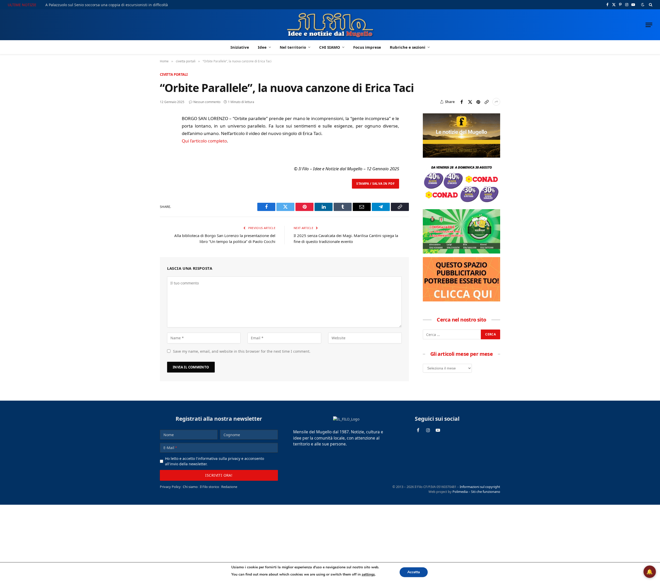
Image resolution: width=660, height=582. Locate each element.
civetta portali (174, 74)
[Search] (650, 4)
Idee (262, 47)
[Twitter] (165, 144)
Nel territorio (293, 47)
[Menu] (649, 25)
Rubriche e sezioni (407, 47)
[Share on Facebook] (462, 102)
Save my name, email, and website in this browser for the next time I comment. (241, 351)
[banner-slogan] (461, 156)
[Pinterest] (165, 156)
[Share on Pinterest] (478, 102)
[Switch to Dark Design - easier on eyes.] (643, 4)
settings (368, 574)
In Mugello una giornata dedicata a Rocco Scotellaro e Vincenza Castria (107, 5)
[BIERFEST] (461, 252)
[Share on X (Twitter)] (470, 102)
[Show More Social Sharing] (496, 102)
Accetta (413, 572)
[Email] (165, 167)
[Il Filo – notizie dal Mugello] (330, 24)
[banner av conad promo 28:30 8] (461, 204)
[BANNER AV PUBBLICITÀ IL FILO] (461, 299)
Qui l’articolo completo (204, 141)
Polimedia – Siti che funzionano (476, 491)
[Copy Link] (486, 102)
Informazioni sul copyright (480, 486)
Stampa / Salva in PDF (375, 183)
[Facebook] (165, 132)
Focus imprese (367, 47)
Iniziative (239, 47)
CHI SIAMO (329, 47)
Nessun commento (206, 102)
